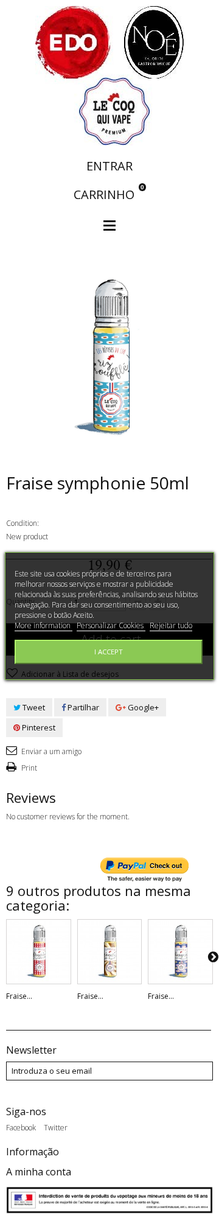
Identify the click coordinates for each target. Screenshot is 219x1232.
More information (43, 625)
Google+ (142, 707)
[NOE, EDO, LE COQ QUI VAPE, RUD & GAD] (109, 75)
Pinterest (37, 727)
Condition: (22, 523)
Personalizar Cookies (111, 625)
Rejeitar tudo (171, 625)
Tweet (33, 707)
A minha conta (38, 1171)
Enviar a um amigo (50, 751)
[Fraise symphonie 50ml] (38, 951)
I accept (108, 651)
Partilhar (82, 707)
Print (28, 768)
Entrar (109, 166)
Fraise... (19, 996)
